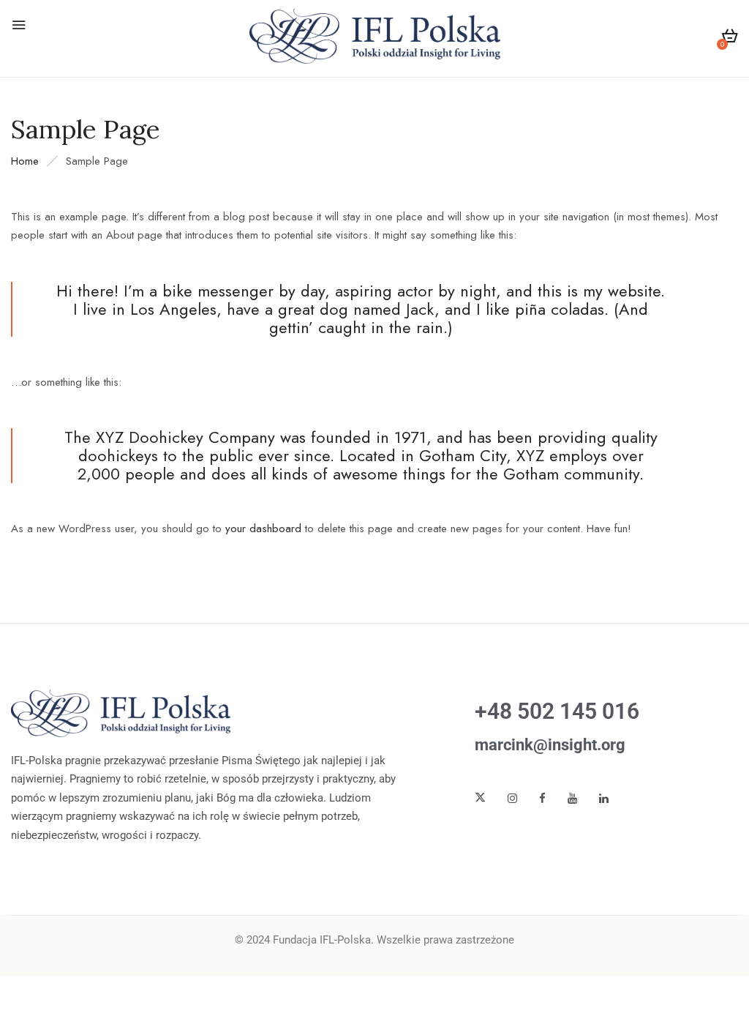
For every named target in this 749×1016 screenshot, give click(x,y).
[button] (729, 38)
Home (25, 161)
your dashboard (263, 528)
